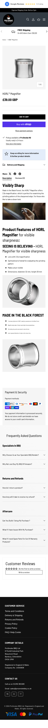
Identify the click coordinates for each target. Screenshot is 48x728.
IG (14, 694)
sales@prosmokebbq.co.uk (20, 689)
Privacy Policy (11, 624)
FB (7, 694)
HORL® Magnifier (13, 39)
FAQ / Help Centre (13, 632)
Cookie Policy (11, 628)
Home (4, 39)
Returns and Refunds (14, 620)
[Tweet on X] (10, 173)
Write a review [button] (24, 572)
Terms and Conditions (14, 611)
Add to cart (24, 117)
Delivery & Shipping (13, 615)
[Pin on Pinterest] (19, 173)
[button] (38, 19)
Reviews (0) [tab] (20, 178)
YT (21, 694)
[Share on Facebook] (14, 173)
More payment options (24, 130)
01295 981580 (18, 684)
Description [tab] (7, 178)
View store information (13, 144)
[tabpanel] (24, 283)
